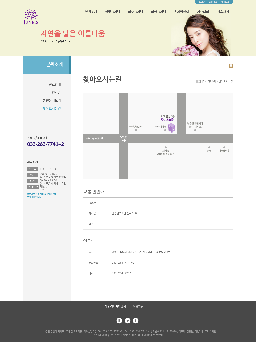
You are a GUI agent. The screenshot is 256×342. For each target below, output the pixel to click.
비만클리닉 (158, 12)
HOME (200, 81)
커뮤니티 (203, 12)
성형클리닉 (112, 12)
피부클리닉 (135, 12)
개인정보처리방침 (115, 306)
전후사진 (223, 12)
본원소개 (91, 12)
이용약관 (138, 306)
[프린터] (231, 65)
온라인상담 (181, 12)
